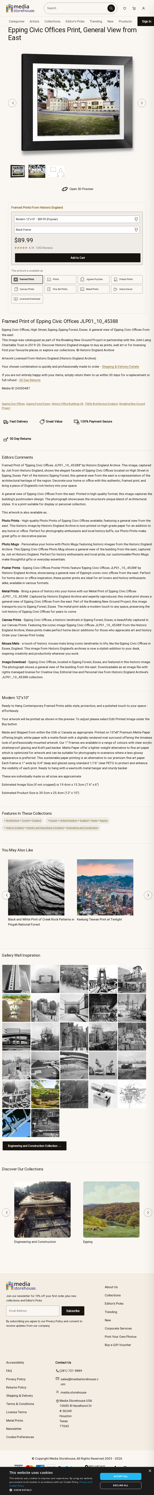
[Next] (142, 103)
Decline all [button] (120, 1485)
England (36, 820)
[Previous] (12, 103)
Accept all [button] (121, 1476)
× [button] (149, 1471)
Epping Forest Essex (38, 403)
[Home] (23, 8)
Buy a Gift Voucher (118, 1345)
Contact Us (63, 1362)
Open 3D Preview (81, 189)
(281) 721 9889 (71, 1371)
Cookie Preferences (20, 1437)
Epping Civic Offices (13, 403)
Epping (104, 820)
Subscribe (73, 1311)
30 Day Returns (30, 380)
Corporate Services (118, 1328)
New (110, 21)
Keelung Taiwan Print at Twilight (99, 919)
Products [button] (125, 21)
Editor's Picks (75, 21)
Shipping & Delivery (19, 1395)
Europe (53, 820)
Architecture (12, 820)
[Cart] (134, 8)
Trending (96, 21)
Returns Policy (16, 1387)
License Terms (16, 1412)
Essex (94, 820)
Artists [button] (34, 21)
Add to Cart (78, 257)
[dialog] (77, 1481)
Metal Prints (14, 1420)
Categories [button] (16, 21)
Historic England (15, 827)
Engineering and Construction (82, 827)
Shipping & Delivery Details (120, 366)
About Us (111, 1287)
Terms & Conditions (20, 1404)
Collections (52, 21)
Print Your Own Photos (121, 1336)
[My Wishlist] (124, 8)
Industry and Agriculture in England (45, 827)
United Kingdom (68, 820)
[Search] (111, 8)
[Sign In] (143, 8)
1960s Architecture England (101, 403)
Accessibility (15, 1362)
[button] (52, 1490)
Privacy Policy (16, 1379)
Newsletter (14, 1429)
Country (26, 820)
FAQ (9, 1371)
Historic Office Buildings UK (67, 403)
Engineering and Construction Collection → (34, 1146)
